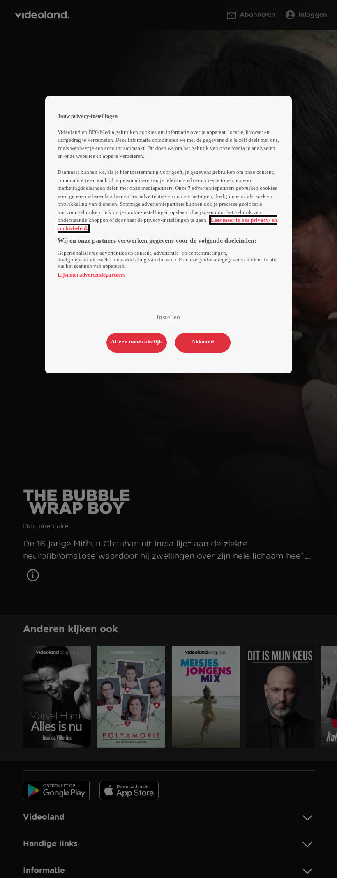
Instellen (168, 317)
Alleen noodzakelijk (136, 342)
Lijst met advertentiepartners (91, 275)
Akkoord (203, 342)
